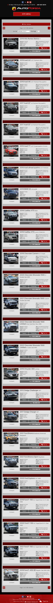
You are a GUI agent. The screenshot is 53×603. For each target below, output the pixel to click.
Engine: (37, 42)
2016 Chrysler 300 (29, 369)
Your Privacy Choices (34, 599)
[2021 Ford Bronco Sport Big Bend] (11, 461)
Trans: (37, 44)
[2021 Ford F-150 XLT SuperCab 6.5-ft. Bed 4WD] (11, 551)
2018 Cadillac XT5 (29, 211)
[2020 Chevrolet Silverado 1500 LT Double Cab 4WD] (11, 280)
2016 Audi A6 (33, 82)
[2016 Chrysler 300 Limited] (11, 373)
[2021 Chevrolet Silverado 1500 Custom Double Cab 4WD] (11, 303)
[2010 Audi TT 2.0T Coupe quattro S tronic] (11, 151)
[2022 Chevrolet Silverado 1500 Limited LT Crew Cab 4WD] (11, 350)
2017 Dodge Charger (29, 412)
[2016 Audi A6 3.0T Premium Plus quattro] (11, 86)
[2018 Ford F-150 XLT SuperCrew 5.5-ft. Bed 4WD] (11, 504)
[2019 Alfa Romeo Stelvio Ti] (11, 43)
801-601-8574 (41, 4)
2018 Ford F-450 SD (35, 570)
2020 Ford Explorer (30, 478)
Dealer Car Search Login (17, 599)
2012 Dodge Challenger (30, 390)
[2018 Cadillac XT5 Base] (11, 215)
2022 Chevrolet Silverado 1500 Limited (32, 323)
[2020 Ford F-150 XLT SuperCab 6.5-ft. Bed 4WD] (11, 528)
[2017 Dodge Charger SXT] (11, 416)
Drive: (21, 45)
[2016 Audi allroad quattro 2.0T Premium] (11, 172)
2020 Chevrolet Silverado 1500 (33, 276)
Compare (11, 51)
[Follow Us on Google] (30, 2)
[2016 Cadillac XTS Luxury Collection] (11, 237)
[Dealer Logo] (26, 9)
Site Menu (26, 14)
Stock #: (22, 41)
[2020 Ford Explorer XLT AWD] (11, 483)
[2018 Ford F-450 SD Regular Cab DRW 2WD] (11, 575)
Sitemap (28, 599)
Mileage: (38, 45)
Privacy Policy (31, 598)
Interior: (22, 42)
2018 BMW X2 (28, 189)
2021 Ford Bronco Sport (32, 457)
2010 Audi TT (33, 146)
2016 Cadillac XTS (32, 232)
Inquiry (24, 48)
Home (20, 598)
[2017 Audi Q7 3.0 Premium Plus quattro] (11, 108)
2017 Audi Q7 (32, 103)
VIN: (37, 41)
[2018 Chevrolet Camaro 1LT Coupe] (11, 258)
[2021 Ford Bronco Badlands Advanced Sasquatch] (11, 438)
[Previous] (4, 28)
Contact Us (27, 598)
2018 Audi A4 (31, 60)
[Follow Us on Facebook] (23, 2)
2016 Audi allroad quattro (34, 168)
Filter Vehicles (27, 24)
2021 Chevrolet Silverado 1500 (34, 299)
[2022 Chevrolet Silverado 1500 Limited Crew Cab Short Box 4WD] (11, 326)
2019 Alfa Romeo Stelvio (30, 39)
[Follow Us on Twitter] (25, 2)
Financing (33, 48)
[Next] (49, 28)
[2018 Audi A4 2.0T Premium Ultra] (11, 65)
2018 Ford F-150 (34, 501)
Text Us (45, 48)
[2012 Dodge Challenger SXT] (11, 395)
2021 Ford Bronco (33, 434)
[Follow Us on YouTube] (28, 2)
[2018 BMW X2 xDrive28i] (11, 194)
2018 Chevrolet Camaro (32, 253)
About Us (22, 598)
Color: (21, 44)
